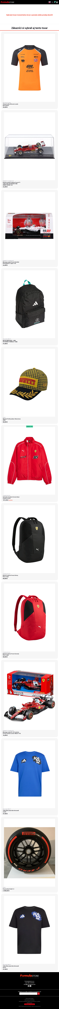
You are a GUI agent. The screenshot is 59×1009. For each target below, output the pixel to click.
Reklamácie (29, 1003)
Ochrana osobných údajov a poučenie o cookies (29, 1001)
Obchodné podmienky (29, 1000)
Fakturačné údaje (29, 998)
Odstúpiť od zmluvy (29, 1004)
